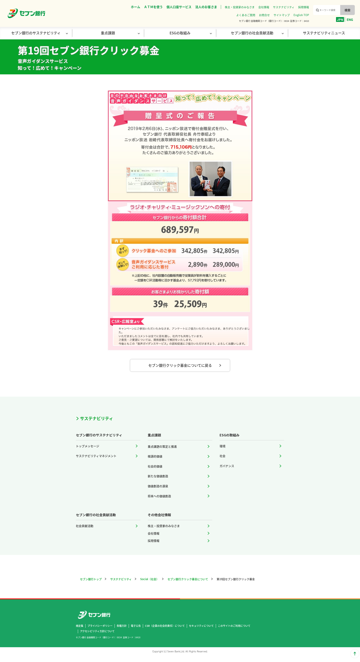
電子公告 (136, 625)
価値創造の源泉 (158, 486)
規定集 (79, 625)
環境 (222, 446)
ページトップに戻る (355, 654)
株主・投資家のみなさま (240, 7)
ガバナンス (227, 466)
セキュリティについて (201, 625)
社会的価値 (155, 466)
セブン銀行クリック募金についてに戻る (180, 365)
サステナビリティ (283, 7)
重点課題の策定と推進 (162, 446)
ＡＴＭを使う (153, 7)
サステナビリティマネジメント (96, 456)
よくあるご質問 (245, 15)
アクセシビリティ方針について (97, 631)
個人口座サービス (178, 7)
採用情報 (303, 7)
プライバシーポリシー (100, 625)
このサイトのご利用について (234, 625)
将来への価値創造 (159, 496)
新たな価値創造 (158, 476)
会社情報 (263, 7)
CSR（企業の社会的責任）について (165, 625)
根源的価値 (155, 456)
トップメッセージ (87, 446)
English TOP (301, 15)
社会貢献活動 (84, 526)
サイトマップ (282, 15)
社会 (222, 456)
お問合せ (264, 15)
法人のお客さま (206, 7)
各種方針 (122, 625)
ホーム (135, 7)
